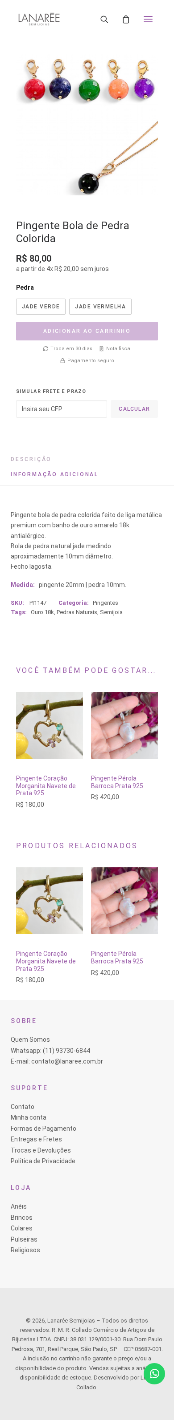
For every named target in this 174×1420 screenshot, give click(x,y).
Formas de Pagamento (43, 1128)
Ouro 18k (42, 612)
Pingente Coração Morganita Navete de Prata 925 (46, 786)
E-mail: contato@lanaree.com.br (57, 1061)
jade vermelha (100, 306)
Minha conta (28, 1117)
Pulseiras (24, 1239)
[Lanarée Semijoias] (39, 19)
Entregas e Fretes (36, 1139)
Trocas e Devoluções (41, 1150)
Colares (22, 1228)
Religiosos (25, 1250)
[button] (148, 19)
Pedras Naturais (77, 612)
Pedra (25, 287)
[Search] (104, 19)
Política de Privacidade (43, 1161)
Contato (22, 1106)
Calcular (134, 409)
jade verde (41, 306)
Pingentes (105, 602)
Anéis (19, 1206)
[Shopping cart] (126, 19)
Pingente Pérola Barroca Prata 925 (117, 782)
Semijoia (111, 612)
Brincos (22, 1217)
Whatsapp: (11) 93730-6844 (50, 1050)
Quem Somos (30, 1039)
